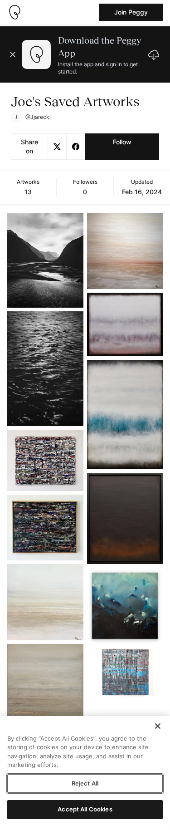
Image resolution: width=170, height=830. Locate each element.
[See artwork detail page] (45, 260)
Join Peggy (131, 12)
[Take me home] (14, 12)
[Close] (158, 726)
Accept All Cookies (85, 809)
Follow (122, 142)
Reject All (85, 783)
